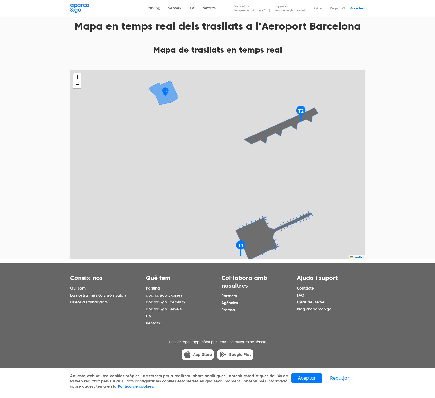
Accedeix (357, 8)
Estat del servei (311, 302)
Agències (229, 303)
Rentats (209, 8)
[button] (165, 92)
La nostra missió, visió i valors (98, 295)
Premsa (228, 310)
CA (316, 8)
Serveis (174, 8)
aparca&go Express (164, 295)
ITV (191, 8)
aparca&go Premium (165, 302)
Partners (229, 296)
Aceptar (307, 378)
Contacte (305, 288)
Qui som (78, 288)
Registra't (337, 8)
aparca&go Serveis (164, 309)
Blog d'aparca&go (314, 309)
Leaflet (358, 257)
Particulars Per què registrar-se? (249, 8)
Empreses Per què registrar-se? (289, 8)
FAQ (300, 295)
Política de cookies (135, 386)
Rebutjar (339, 378)
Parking (153, 8)
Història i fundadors (89, 302)
